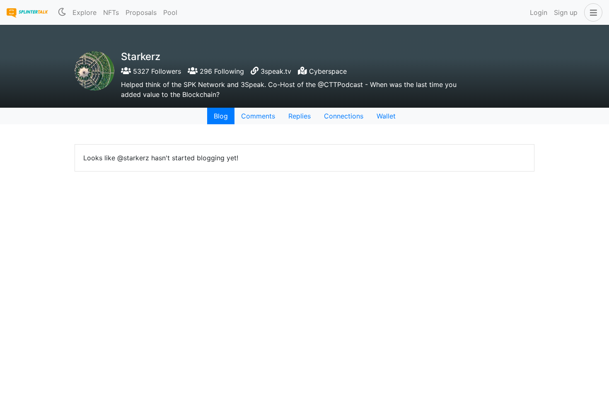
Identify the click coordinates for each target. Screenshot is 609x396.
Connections (343, 116)
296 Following (221, 71)
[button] (591, 12)
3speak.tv (276, 71)
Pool (170, 12)
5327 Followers (156, 71)
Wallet (386, 116)
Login (538, 12)
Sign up (566, 12)
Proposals (141, 12)
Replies (299, 116)
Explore (84, 12)
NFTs (111, 12)
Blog (221, 116)
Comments (258, 116)
